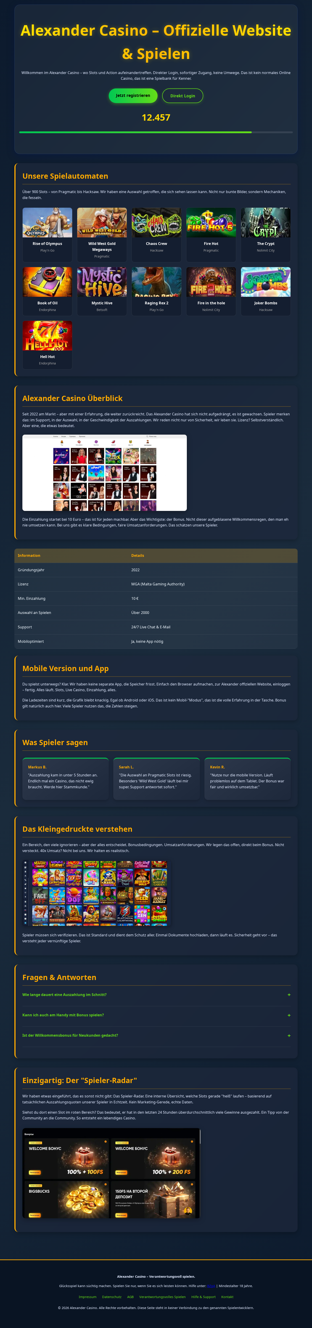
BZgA (211, 1286)
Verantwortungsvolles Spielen (162, 1297)
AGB (130, 1297)
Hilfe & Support (203, 1297)
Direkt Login (182, 95)
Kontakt (227, 1297)
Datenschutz (112, 1297)
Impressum (87, 1297)
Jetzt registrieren (133, 95)
